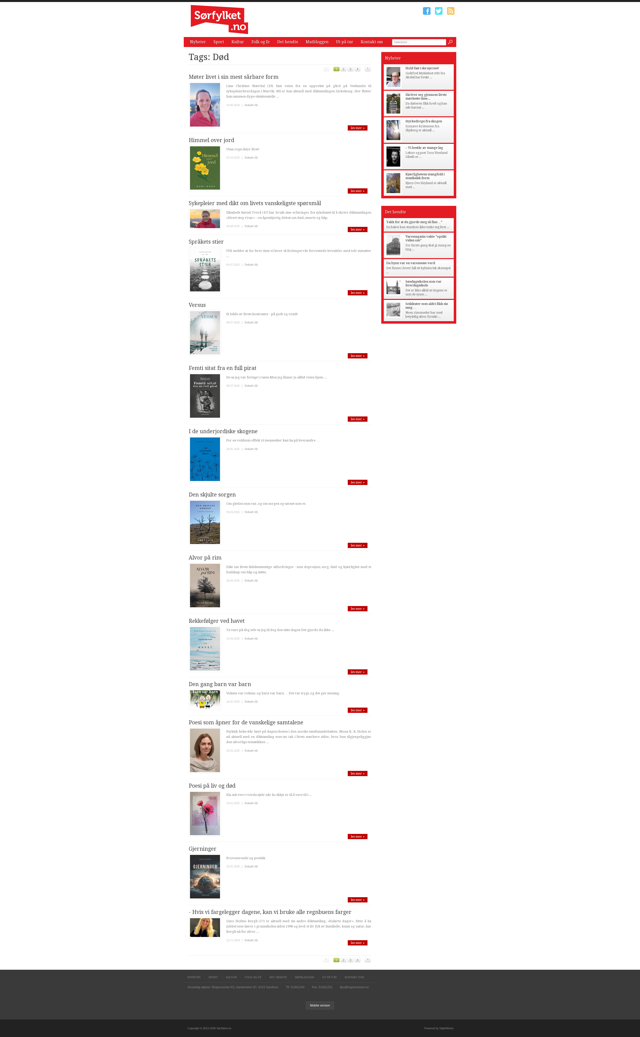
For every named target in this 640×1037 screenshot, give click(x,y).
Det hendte (287, 42)
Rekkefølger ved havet (217, 621)
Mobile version (320, 1005)
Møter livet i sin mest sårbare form (233, 77)
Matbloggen (317, 42)
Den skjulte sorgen (212, 494)
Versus (197, 305)
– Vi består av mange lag (424, 148)
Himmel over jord (211, 140)
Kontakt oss (372, 42)
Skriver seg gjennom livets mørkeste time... (426, 96)
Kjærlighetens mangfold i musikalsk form (425, 176)
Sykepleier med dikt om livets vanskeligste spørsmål (255, 203)
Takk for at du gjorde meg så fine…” (414, 222)
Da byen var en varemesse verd (410, 263)
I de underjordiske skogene (223, 431)
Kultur (238, 42)
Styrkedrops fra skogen (424, 121)
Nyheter (198, 42)
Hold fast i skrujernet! (422, 68)
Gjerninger (202, 849)
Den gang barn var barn (220, 684)
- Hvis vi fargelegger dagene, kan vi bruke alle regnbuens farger (270, 912)
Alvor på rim (205, 558)
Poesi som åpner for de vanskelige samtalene (246, 722)
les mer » (357, 128)
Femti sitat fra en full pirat (222, 368)
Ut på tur (344, 42)
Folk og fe (261, 42)
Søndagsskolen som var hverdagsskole (424, 283)
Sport (219, 42)
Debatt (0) (251, 105)
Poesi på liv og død (212, 786)
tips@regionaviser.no (354, 987)
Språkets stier (206, 242)
